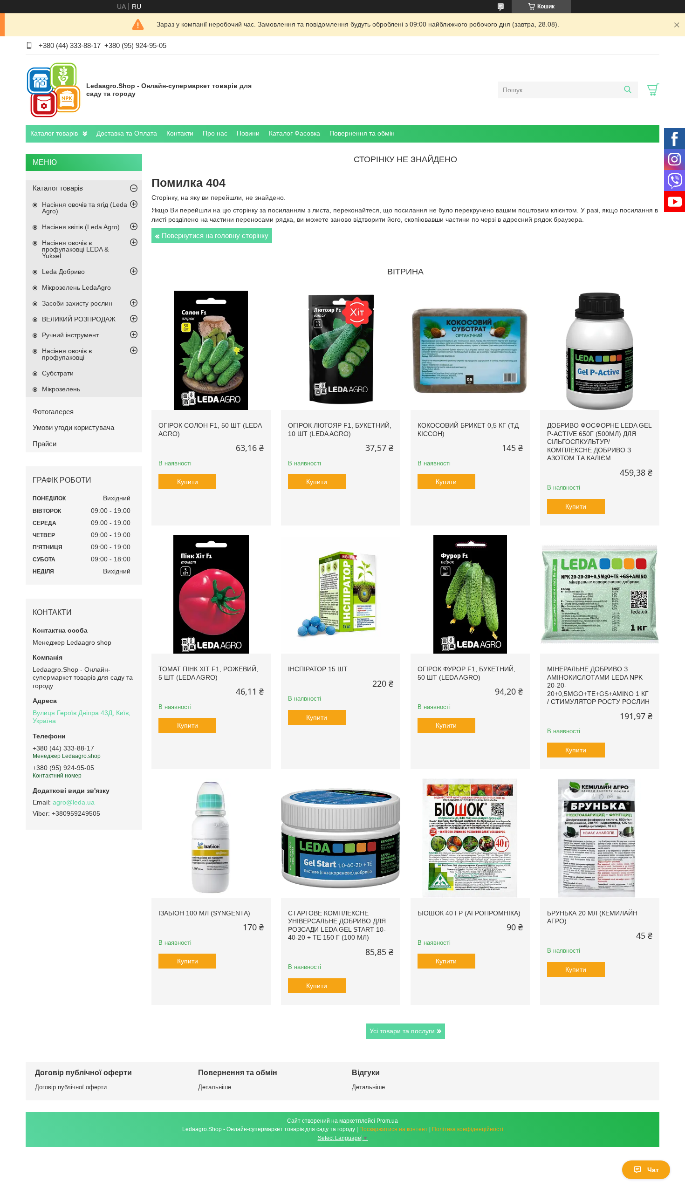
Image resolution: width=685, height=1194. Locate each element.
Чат (653, 1170)
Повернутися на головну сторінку (215, 235)
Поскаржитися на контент (393, 1129)
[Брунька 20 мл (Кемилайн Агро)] (599, 838)
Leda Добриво (63, 271)
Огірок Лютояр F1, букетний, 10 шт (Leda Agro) (339, 429)
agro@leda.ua (74, 802)
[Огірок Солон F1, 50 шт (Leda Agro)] (211, 350)
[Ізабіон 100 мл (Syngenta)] (211, 838)
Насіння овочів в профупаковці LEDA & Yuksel (75, 249)
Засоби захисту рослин (77, 303)
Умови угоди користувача (73, 427)
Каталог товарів (54, 133)
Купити (187, 481)
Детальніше (214, 1087)
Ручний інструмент (70, 335)
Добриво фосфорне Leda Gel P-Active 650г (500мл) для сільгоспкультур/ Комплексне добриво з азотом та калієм (599, 442)
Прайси (44, 444)
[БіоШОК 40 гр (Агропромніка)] (470, 838)
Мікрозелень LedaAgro (76, 287)
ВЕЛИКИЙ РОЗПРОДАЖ (79, 319)
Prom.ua (387, 1121)
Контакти (179, 133)
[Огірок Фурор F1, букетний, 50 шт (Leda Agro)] (470, 594)
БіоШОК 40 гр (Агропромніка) (469, 913)
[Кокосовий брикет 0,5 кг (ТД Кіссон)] (470, 350)
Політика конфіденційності (467, 1129)
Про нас (215, 133)
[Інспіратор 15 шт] (340, 594)
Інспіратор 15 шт (318, 669)
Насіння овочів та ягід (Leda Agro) (84, 208)
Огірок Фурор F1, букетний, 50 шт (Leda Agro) (466, 673)
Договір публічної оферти (71, 1087)
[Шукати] (627, 90)
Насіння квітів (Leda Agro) (81, 227)
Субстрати (58, 373)
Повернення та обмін (362, 133)
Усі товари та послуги (402, 1031)
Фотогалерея (53, 412)
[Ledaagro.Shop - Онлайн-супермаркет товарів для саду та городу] (54, 89)
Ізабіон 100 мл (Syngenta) (204, 913)
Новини (248, 133)
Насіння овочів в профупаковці (67, 354)
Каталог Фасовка (294, 133)
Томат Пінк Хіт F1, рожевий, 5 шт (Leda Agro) (208, 673)
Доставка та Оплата (126, 133)
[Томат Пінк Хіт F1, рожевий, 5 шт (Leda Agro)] (211, 594)
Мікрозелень (61, 389)
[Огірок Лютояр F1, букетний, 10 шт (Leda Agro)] (340, 350)
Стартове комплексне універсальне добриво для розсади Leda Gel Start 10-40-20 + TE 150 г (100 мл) (337, 925)
